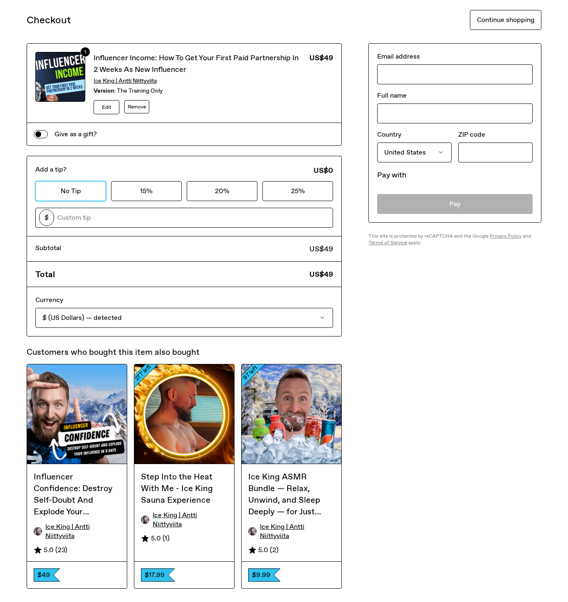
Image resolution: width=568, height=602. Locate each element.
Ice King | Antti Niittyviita (125, 80)
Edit (106, 107)
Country (389, 134)
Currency (49, 300)
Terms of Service (387, 243)
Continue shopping (505, 20)
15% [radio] (146, 191)
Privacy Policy (505, 236)
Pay (455, 204)
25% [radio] (298, 191)
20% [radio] (222, 191)
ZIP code (471, 134)
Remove (137, 107)
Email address (398, 56)
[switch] (41, 134)
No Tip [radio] (71, 191)
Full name (392, 95)
